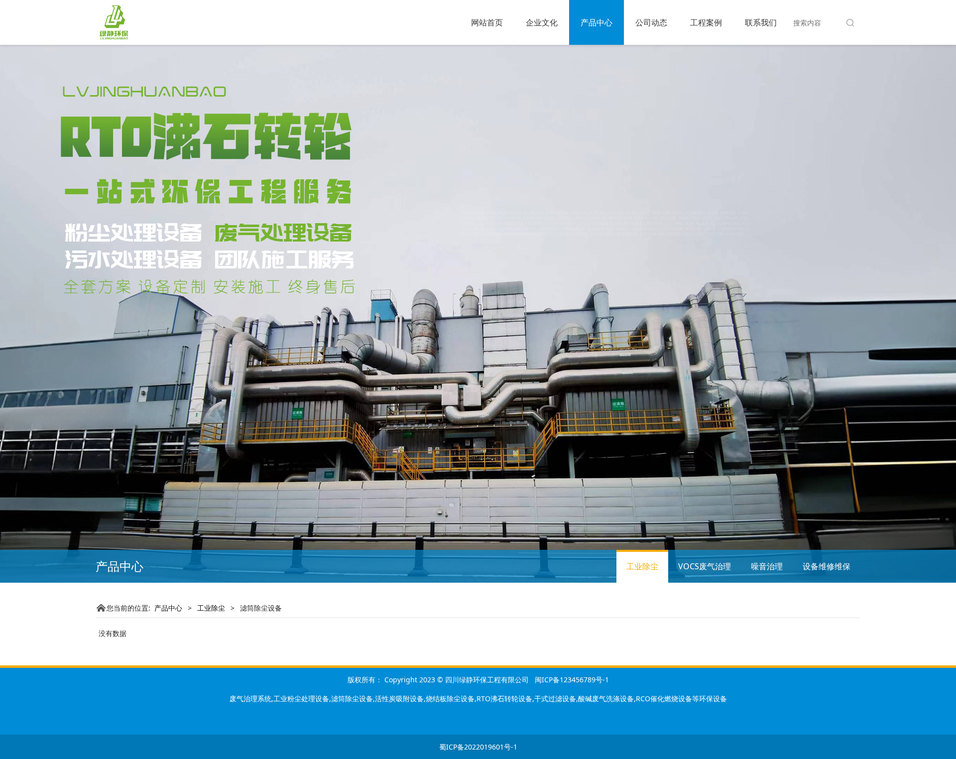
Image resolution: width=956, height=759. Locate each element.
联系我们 (761, 22)
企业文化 (542, 22)
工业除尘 (642, 566)
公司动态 (651, 22)
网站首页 (487, 22)
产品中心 (596, 22)
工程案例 (706, 22)
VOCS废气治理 (704, 566)
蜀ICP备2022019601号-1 (478, 747)
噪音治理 (767, 566)
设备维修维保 (826, 566)
